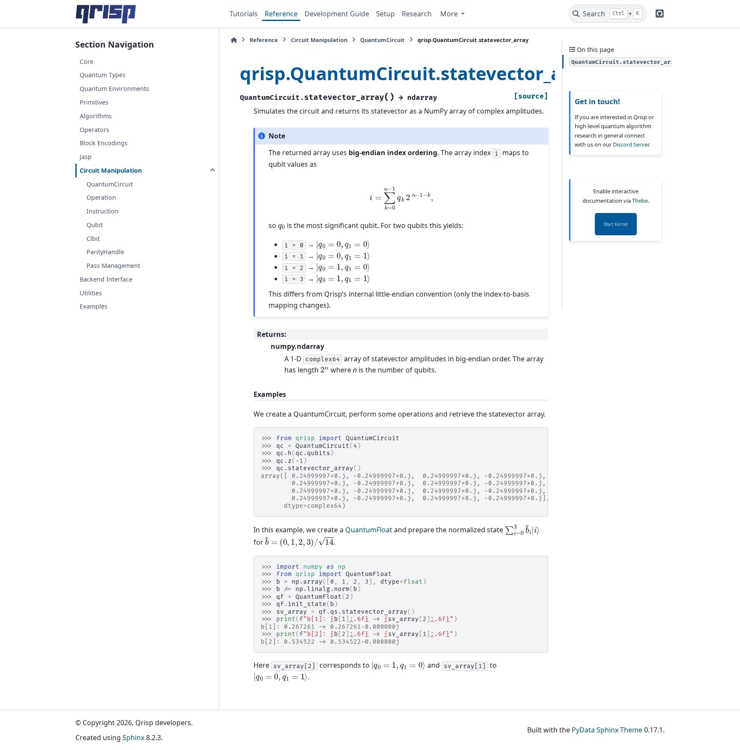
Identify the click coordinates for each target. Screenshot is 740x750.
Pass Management (113, 265)
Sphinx (133, 737)
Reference (281, 13)
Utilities (91, 293)
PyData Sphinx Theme (607, 730)
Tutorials (244, 13)
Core (86, 61)
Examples (93, 306)
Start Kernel (616, 224)
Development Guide (336, 13)
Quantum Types (102, 75)
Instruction (103, 211)
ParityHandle (105, 252)
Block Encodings (104, 143)
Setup (385, 13)
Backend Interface (106, 279)
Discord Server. (631, 144)
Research (417, 13)
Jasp (86, 157)
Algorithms (96, 116)
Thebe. (640, 200)
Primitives (94, 102)
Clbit (93, 238)
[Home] (234, 40)
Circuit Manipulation (111, 170)
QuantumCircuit (110, 184)
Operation (101, 197)
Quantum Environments (114, 88)
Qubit (95, 225)
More (450, 13)
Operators (94, 130)
